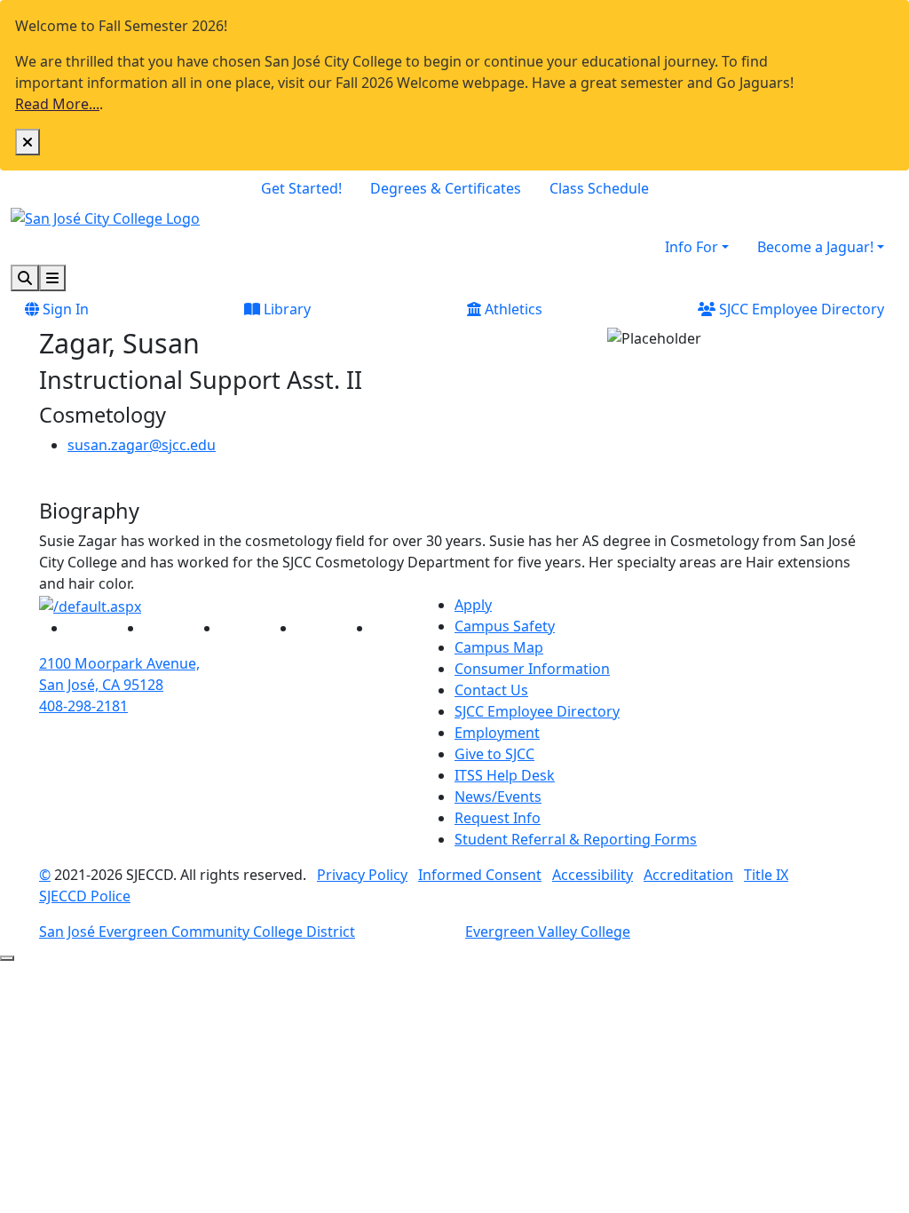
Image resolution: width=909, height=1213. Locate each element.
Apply (473, 604)
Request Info (497, 818)
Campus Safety (504, 626)
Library (285, 309)
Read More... (57, 104)
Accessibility (592, 874)
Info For (691, 247)
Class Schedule (599, 188)
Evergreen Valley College (547, 931)
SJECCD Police (84, 896)
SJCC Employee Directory (799, 309)
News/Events (497, 796)
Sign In (64, 309)
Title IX (766, 874)
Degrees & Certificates (445, 188)
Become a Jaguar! (815, 247)
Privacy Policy (362, 874)
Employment (497, 732)
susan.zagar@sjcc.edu (141, 445)
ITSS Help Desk (504, 775)
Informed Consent (479, 874)
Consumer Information (532, 668)
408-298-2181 (83, 706)
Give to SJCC (494, 754)
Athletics (511, 309)
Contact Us (491, 690)
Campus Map (498, 647)
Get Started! (301, 188)
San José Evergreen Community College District (197, 931)
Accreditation (688, 874)
